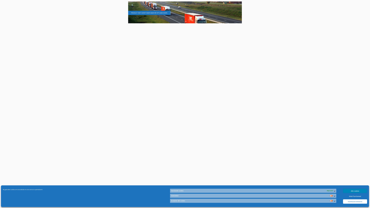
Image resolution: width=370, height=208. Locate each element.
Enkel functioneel (355, 196)
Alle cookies (355, 191)
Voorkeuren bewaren (355, 202)
